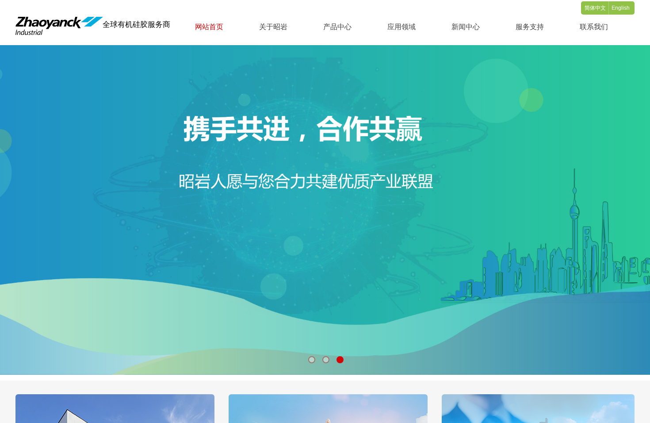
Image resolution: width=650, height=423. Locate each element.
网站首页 (209, 27)
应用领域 (401, 27)
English (621, 8)
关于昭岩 (273, 27)
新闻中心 (465, 27)
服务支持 (530, 27)
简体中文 (595, 8)
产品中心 (337, 27)
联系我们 (594, 27)
